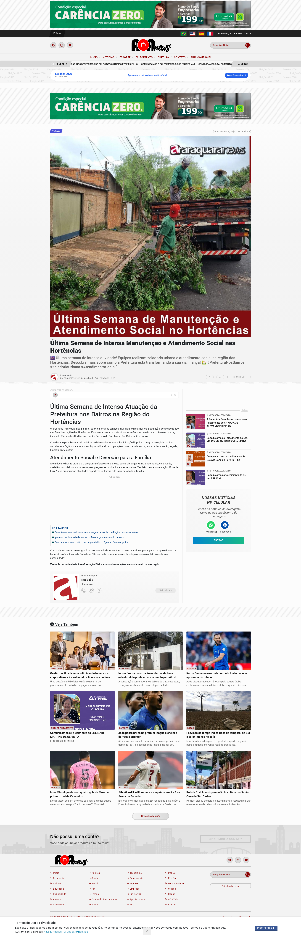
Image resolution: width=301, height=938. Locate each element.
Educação (58, 889)
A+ (220, 377)
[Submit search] (247, 45)
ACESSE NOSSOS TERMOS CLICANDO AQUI (66, 932)
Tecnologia (135, 873)
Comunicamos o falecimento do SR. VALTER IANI (156, 64)
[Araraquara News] (150, 45)
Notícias (110, 57)
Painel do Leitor (229, 886)
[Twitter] (99, 590)
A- (210, 377)
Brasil (94, 883)
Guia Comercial (201, 57)
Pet (93, 889)
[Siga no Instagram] (61, 45)
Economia (58, 878)
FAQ (131, 904)
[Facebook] (91, 590)
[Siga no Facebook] (53, 45)
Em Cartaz (135, 894)
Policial (172, 873)
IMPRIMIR (240, 377)
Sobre (94, 904)
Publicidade (59, 894)
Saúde (94, 878)
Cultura (165, 57)
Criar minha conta (224, 839)
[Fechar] (147, 931)
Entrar (59, 33)
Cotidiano (58, 904)
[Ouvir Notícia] (55, 394)
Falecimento (145, 57)
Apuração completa (235, 75)
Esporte (126, 57)
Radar (171, 894)
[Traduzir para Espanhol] (201, 33)
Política (95, 873)
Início (95, 57)
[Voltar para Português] (183, 33)
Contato (181, 57)
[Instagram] (83, 590)
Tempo (95, 894)
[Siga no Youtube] (70, 45)
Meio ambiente (176, 883)
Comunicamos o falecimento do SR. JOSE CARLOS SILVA (217, 64)
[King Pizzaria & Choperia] (150, 14)
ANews (57, 899)
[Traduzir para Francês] (210, 33)
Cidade (172, 889)
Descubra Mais (149, 816)
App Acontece (137, 899)
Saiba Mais (165, 590)
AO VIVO (173, 899)
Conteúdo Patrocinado (104, 899)
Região (172, 878)
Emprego (134, 889)
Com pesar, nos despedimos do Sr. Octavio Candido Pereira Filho (88, 64)
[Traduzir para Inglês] (192, 33)
